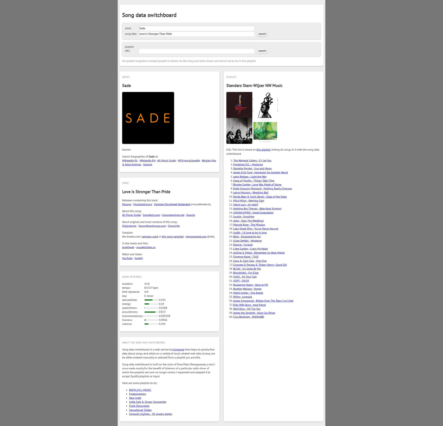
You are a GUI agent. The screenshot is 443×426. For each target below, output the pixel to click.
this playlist (263, 149)
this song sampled (173, 236)
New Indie (135, 398)
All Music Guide (166, 160)
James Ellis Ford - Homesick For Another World (260, 172)
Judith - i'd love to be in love (250, 232)
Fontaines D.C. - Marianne (248, 164)
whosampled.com (196, 236)
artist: (128, 28)
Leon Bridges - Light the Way (249, 176)
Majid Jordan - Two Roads (248, 292)
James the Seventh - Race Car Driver (254, 312)
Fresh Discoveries (139, 406)
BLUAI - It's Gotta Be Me (247, 268)
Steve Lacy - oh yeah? (245, 204)
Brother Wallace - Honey (247, 288)
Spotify (138, 258)
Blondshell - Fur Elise (246, 272)
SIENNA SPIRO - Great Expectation (253, 212)
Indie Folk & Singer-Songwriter (147, 402)
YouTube (127, 258)
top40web (128, 247)
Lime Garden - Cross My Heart (250, 248)
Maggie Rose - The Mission (249, 224)
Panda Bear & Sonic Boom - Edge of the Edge (260, 196)
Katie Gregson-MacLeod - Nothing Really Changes (262, 188)
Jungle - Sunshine (243, 216)
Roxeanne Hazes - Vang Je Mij (250, 284)
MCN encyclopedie (189, 160)
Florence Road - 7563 (246, 256)
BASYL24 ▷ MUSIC (140, 390)
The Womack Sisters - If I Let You (252, 160)
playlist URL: (129, 48)
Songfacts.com (151, 215)
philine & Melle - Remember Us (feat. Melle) (259, 252)
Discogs (126, 204)
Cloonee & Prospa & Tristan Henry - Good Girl (260, 264)
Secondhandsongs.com (152, 226)
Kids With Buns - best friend (249, 305)
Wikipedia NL (130, 160)
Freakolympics (137, 394)
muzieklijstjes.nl (145, 247)
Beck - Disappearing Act (247, 236)
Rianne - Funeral (243, 244)
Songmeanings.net (173, 215)
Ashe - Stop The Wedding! (248, 220)
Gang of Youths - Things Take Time (253, 180)
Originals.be (129, 226)
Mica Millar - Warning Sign (248, 200)
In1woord (178, 349)
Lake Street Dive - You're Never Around (255, 228)
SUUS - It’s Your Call (245, 276)
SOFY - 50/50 (241, 280)
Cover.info (174, 226)
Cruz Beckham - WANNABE (248, 316)
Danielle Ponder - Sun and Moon (252, 168)
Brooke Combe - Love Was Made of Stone (257, 184)
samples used (150, 236)
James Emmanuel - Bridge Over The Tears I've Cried (263, 300)
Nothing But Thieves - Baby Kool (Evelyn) (257, 208)
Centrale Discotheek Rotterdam (172, 204)
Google (147, 164)
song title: (131, 33)
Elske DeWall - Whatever (247, 240)
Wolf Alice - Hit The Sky (246, 309)
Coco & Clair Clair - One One (249, 260)
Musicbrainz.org (142, 204)
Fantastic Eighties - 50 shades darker (150, 414)
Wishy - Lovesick (242, 296)
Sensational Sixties (140, 410)
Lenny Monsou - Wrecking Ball (251, 192)
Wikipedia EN (147, 160)
